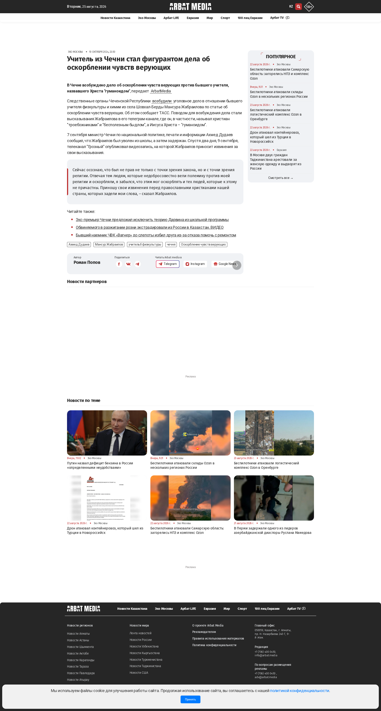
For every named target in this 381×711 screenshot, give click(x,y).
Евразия (193, 18)
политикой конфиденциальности (299, 690)
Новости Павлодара (81, 673)
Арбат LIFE (171, 18)
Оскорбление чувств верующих (203, 244)
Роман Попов (87, 262)
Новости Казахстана (116, 18)
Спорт (225, 18)
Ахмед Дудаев (79, 244)
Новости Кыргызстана (145, 653)
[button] (237, 265)
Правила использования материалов (218, 638)
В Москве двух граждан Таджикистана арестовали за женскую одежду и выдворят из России (275, 162)
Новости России (141, 640)
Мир (210, 18)
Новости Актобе (78, 653)
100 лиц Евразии (250, 18)
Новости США (139, 673)
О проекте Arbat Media (208, 625)
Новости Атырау (78, 680)
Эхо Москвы (147, 18)
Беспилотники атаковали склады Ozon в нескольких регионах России (279, 94)
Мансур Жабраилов (109, 244)
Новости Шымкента (80, 647)
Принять (190, 699)
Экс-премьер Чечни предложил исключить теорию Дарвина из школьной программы (152, 219)
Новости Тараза (78, 666)
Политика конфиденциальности (214, 645)
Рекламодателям (204, 632)
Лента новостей (140, 633)
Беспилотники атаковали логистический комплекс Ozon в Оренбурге (275, 114)
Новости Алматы (78, 634)
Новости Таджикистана (145, 666)
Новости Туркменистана (146, 660)
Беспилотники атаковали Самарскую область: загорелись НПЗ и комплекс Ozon (279, 74)
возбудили (162, 101)
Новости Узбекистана (144, 646)
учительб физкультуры (145, 244)
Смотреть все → (280, 178)
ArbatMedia (161, 91)
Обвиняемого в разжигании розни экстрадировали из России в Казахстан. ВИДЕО (150, 227)
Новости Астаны (78, 640)
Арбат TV (277, 18)
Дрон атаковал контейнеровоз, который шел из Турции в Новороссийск (275, 137)
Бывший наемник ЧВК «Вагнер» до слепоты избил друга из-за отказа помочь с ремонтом (156, 235)
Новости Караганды (80, 660)
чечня (171, 244)
